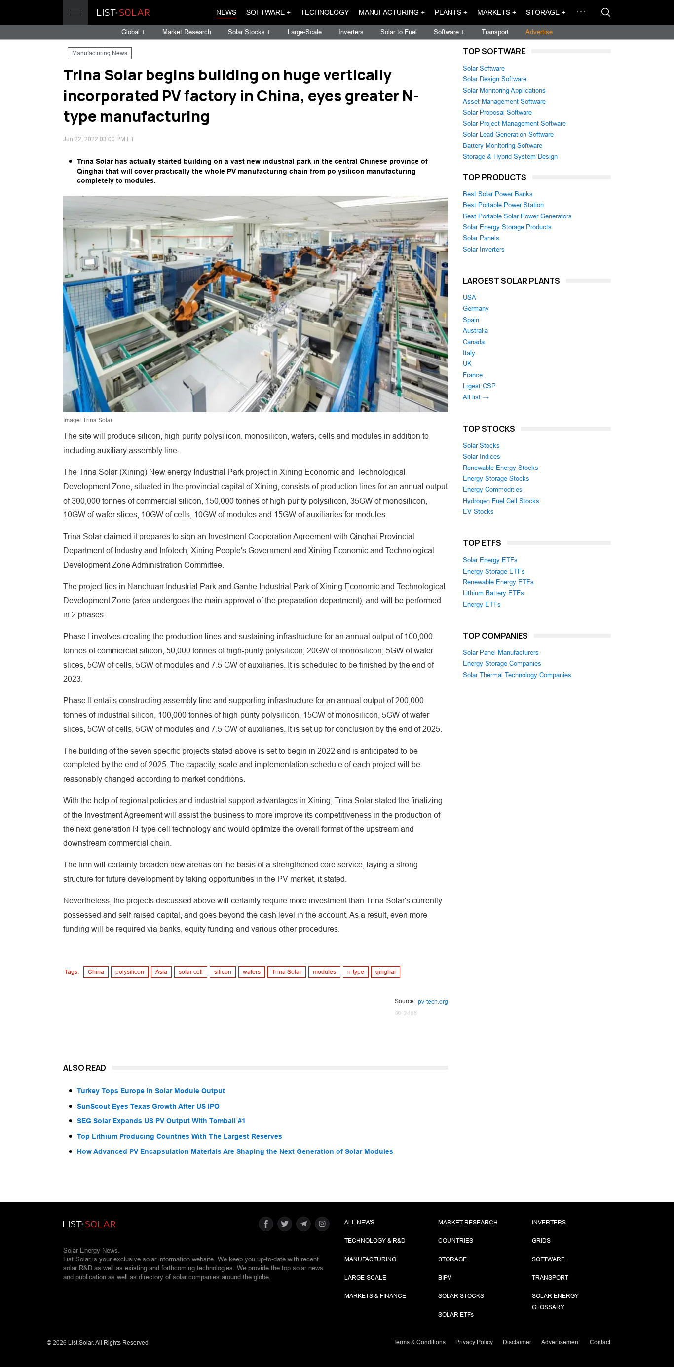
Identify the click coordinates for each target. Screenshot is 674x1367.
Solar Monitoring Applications (504, 90)
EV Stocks (478, 511)
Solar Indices (481, 456)
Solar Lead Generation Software (508, 134)
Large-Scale (305, 32)
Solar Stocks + (249, 32)
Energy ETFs (482, 604)
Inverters (351, 32)
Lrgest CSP (479, 386)
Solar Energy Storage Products (507, 227)
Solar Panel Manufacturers (501, 652)
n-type (355, 972)
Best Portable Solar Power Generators (517, 216)
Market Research (186, 32)
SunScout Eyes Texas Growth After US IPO (148, 1106)
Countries (455, 1240)
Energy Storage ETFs (494, 571)
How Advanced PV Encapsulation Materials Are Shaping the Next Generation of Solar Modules (235, 1151)
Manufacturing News (99, 53)
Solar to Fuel (398, 32)
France (473, 375)
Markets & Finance (375, 1296)
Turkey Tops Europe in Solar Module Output (151, 1091)
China (96, 972)
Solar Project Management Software (514, 123)
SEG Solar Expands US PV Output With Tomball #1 (161, 1121)
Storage (452, 1259)
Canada (474, 342)
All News (359, 1222)
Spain (471, 320)
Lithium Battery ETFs (493, 593)
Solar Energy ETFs (490, 560)
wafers (252, 972)
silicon (222, 972)
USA (469, 297)
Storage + (545, 12)
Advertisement (560, 1342)
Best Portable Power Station (503, 205)
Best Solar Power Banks (498, 194)
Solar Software (484, 68)
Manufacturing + (392, 12)
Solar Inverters (484, 249)
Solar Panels (481, 238)
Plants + (451, 12)
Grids (541, 1240)
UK (467, 363)
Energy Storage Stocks (496, 478)
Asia (161, 972)
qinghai (385, 972)
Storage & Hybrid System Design (510, 156)
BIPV (444, 1277)
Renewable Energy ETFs (498, 582)
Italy (469, 353)
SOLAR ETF (456, 1314)
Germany (476, 308)
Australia (475, 330)
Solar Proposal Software (497, 112)
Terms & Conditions (419, 1342)
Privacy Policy (474, 1342)
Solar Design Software (494, 79)
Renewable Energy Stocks (500, 467)
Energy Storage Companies (502, 663)
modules (324, 972)
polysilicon (129, 972)
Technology (324, 12)
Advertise (539, 32)
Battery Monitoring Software (502, 145)
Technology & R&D (375, 1240)
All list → (476, 397)
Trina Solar (286, 972)
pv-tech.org (433, 1001)
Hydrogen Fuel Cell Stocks (501, 500)
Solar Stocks (481, 445)
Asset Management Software (504, 101)
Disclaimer (517, 1342)
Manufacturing (370, 1259)
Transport (495, 32)
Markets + (496, 12)
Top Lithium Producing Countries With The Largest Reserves (179, 1136)
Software (548, 1259)
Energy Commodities (493, 489)
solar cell (191, 972)
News (226, 12)
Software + (268, 12)
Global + (133, 32)
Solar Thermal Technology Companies (517, 675)
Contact (600, 1342)
